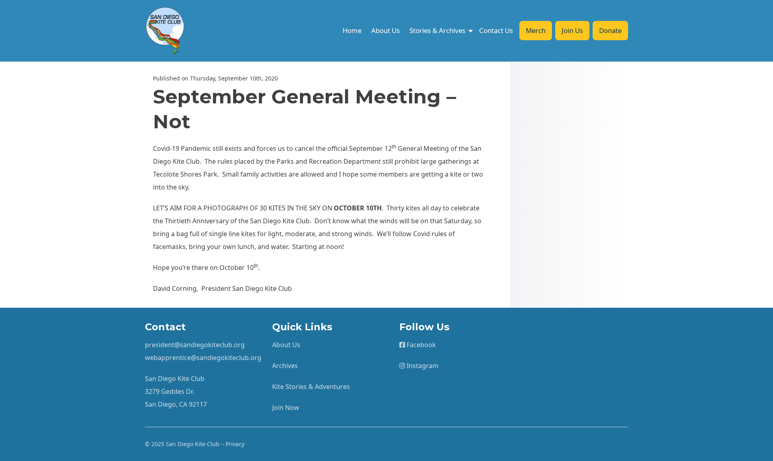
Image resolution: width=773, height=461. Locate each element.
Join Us (572, 30)
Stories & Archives (437, 30)
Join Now (285, 407)
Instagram (421, 365)
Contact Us (496, 30)
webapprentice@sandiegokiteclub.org (203, 357)
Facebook (420, 344)
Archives (285, 365)
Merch (536, 30)
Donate (610, 30)
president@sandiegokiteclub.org (195, 344)
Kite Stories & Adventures (311, 386)
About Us (385, 30)
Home (352, 30)
